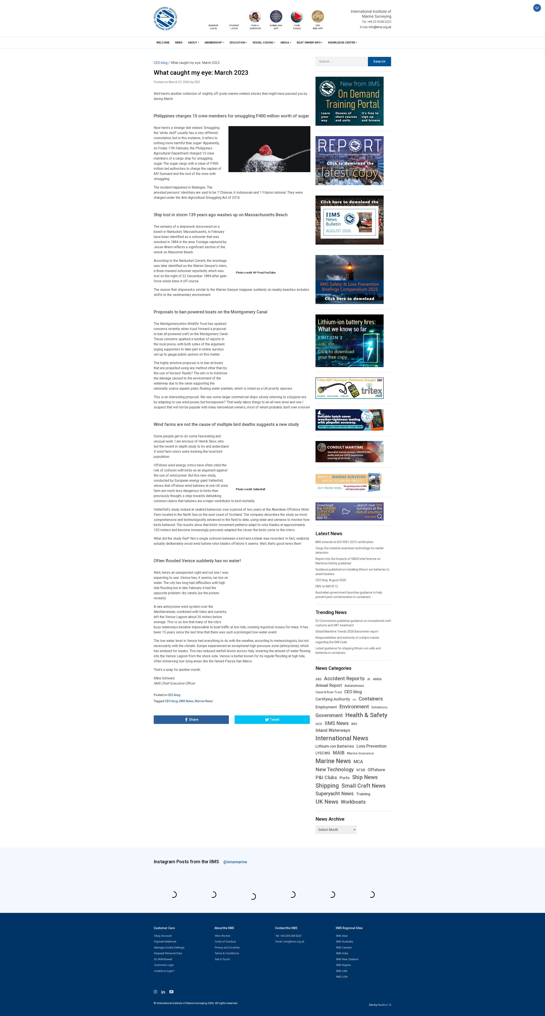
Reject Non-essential (257, 531)
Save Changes (226, 540)
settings (323, 488)
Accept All (222, 531)
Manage (291, 531)
